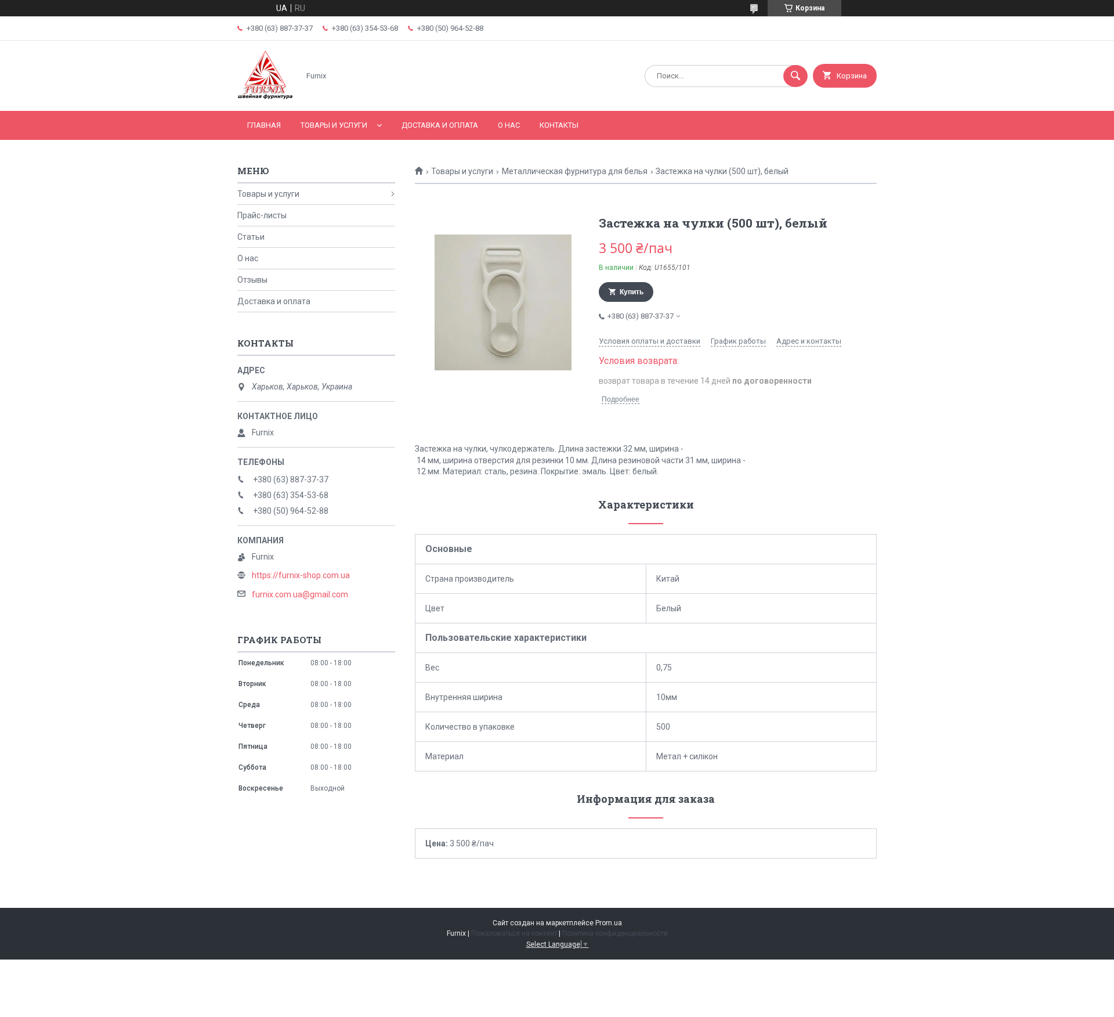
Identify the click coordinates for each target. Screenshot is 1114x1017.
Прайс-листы (262, 215)
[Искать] (795, 76)
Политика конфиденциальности (615, 933)
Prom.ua (608, 923)
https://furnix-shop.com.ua (301, 575)
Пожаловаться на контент (514, 933)
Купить (631, 292)
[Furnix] (265, 96)
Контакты (559, 125)
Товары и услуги (334, 125)
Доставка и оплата (440, 125)
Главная (264, 125)
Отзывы (252, 279)
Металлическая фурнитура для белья (575, 171)
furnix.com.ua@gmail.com (300, 594)
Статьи (251, 236)
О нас (509, 125)
